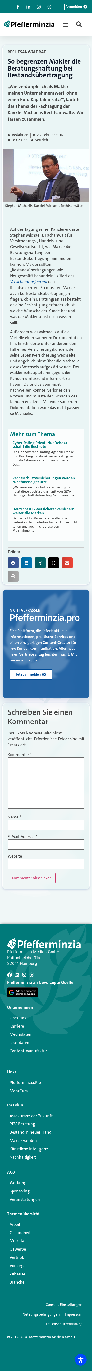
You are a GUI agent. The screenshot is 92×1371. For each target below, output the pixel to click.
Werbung (18, 1182)
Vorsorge (18, 1265)
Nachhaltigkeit (23, 1157)
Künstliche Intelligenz (29, 1149)
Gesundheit (20, 1232)
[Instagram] (24, 974)
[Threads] (31, 974)
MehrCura (19, 1091)
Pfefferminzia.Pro (25, 1082)
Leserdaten (19, 1042)
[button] (65, 25)
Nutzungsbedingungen (41, 1314)
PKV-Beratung (22, 1124)
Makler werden (23, 1140)
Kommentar (20, 755)
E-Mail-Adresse (22, 837)
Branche (17, 1282)
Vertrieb (41, 140)
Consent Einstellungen (64, 1304)
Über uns (18, 1018)
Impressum (73, 1314)
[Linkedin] (16, 974)
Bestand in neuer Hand (30, 1132)
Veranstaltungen (25, 1199)
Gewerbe (18, 1249)
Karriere (17, 1026)
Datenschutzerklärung (64, 1324)
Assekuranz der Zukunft (31, 1115)
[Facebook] (9, 974)
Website (15, 856)
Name (14, 817)
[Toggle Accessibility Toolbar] (80, 1359)
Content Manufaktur (28, 1051)
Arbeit (15, 1224)
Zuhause (17, 1274)
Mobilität (18, 1240)
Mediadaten (20, 1034)
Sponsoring (20, 1191)
